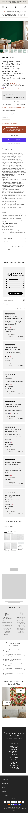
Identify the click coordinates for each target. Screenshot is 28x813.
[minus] (3, 121)
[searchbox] (12, 300)
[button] (14, 135)
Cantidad (5, 118)
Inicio (3, 11)
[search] (6, 6)
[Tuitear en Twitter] (12, 246)
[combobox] (17, 309)
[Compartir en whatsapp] (19, 246)
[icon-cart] (24, 6)
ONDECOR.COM (16, 807)
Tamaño (4, 101)
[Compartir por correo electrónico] (22, 246)
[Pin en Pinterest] (15, 246)
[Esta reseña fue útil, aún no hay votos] (18, 336)
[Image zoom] (14, 35)
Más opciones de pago (14, 143)
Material (16, 101)
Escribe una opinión (15, 293)
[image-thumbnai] (2, 51)
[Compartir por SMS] (8, 249)
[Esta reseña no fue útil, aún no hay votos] (21, 336)
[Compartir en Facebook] (8, 246)
